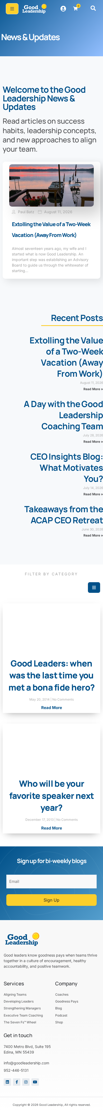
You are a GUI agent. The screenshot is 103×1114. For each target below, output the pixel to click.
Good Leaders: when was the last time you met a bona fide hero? (51, 675)
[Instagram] (26, 1082)
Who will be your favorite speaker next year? (51, 795)
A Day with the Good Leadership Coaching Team (63, 415)
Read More (51, 707)
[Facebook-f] (16, 1082)
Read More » (93, 389)
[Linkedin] (7, 1082)
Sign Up (51, 900)
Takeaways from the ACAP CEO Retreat (63, 514)
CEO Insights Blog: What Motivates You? (66, 467)
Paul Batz (26, 212)
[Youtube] (35, 1082)
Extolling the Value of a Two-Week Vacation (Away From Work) (66, 356)
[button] (93, 8)
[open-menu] (12, 8)
